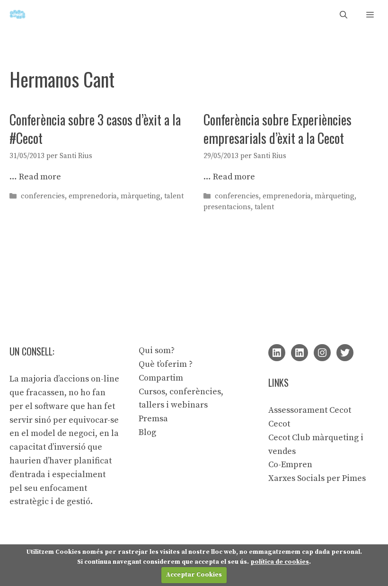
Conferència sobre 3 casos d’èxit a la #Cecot (95, 129)
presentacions (227, 207)
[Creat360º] (17, 14)
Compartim (161, 378)
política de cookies (279, 562)
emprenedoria (93, 196)
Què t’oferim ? (166, 364)
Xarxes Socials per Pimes (317, 478)
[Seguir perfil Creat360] (299, 352)
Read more (40, 176)
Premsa (153, 418)
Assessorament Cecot (309, 410)
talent (174, 196)
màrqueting (140, 196)
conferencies (43, 196)
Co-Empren (290, 464)
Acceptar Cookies (194, 574)
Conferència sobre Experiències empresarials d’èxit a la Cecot (277, 129)
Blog (147, 432)
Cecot (279, 423)
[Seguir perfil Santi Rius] (276, 352)
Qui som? (157, 350)
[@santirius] (344, 352)
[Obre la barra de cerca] (343, 14)
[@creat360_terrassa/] (322, 352)
